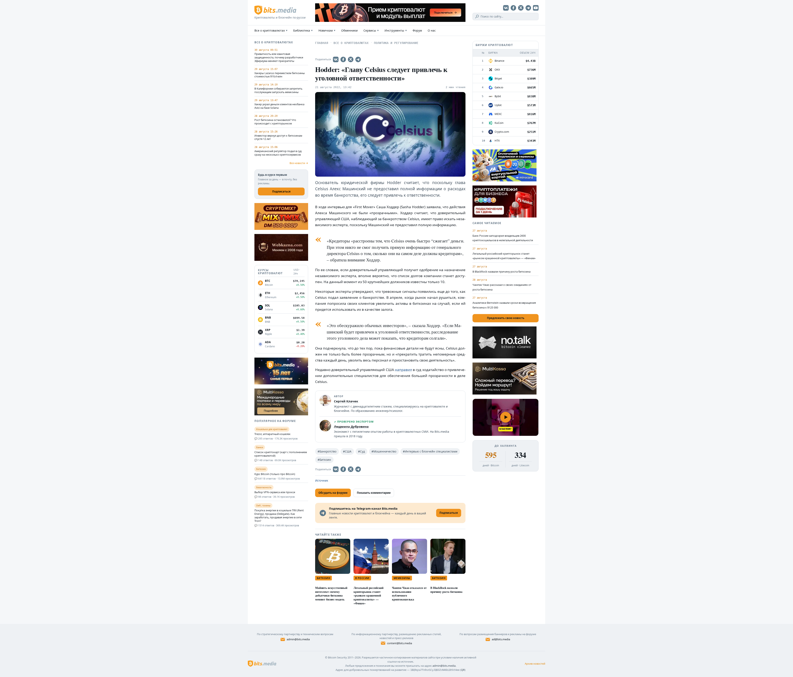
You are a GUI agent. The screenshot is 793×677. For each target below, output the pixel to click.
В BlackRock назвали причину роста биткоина (446, 590)
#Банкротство (327, 451)
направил (403, 369)
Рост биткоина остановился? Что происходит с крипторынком (275, 121)
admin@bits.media (298, 639)
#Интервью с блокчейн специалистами (430, 451)
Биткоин (323, 578)
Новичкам (326, 30)
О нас (432, 30)
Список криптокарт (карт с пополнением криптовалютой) (280, 454)
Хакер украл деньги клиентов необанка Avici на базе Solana (279, 106)
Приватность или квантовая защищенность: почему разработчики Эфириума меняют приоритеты (278, 57)
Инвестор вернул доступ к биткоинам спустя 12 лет (278, 137)
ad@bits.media (501, 639)
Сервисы (371, 30)
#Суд (361, 451)
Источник (321, 480)
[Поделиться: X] (351, 59)
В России (362, 578)
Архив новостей (535, 663)
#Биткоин (324, 460)
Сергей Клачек (346, 401)
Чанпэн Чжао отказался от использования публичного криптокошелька (409, 593)
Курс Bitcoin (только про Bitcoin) (274, 474)
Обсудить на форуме (333, 493)
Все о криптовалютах (270, 30)
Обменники (349, 30)
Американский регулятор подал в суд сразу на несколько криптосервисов (278, 153)
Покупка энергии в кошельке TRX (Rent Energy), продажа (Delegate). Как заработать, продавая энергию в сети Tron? (279, 516)
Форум (417, 30)
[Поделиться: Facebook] (343, 59)
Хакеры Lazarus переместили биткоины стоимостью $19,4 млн (279, 75)
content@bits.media (399, 643)
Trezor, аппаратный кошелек (272, 434)
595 (490, 455)
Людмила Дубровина (351, 426)
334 (520, 455)
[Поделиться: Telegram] (358, 59)
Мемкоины (402, 578)
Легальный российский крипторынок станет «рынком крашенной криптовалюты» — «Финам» (368, 595)
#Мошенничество (384, 451)
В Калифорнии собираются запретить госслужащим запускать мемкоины (278, 90)
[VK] (506, 8)
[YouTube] (536, 8)
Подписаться (281, 191)
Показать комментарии (374, 493)
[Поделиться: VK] (336, 59)
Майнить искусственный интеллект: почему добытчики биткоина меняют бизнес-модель (331, 593)
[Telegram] (528, 8)
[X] (521, 8)
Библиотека (303, 30)
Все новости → (299, 163)
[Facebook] (513, 8)
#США (347, 451)
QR (463, 670)
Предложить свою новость (505, 318)
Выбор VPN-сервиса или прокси (274, 492)
